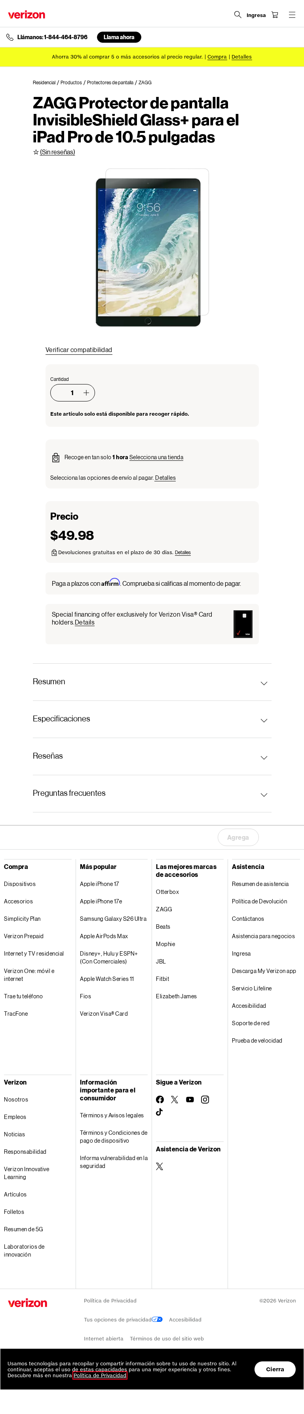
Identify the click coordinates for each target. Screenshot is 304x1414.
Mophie (165, 944)
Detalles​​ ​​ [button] (242, 57)
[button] (86, 392)
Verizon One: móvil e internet (29, 974)
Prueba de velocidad (257, 1040)
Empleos (15, 1116)
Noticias (14, 1134)
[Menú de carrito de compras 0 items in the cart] (274, 14)
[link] (47, 83)
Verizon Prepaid (24, 936)
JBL (161, 961)
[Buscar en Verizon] (238, 14)
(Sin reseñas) (57, 151)
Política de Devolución (259, 901)
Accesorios (18, 901)
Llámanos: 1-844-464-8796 (52, 37)
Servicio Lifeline (252, 988)
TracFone (16, 1013)
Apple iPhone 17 (99, 883)
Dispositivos (20, 883)
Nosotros (16, 1099)
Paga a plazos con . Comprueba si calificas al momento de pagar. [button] (146, 583)
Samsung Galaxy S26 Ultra (113, 918)
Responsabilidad (25, 1151)
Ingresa (241, 953)
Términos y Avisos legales (112, 1115)
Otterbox (167, 891)
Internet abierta (104, 1339)
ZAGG (164, 909)
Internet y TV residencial (34, 953)
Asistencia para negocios (263, 936)
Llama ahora (119, 37)
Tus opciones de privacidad (118, 1320)
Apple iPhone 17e (101, 901)
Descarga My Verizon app (264, 970)
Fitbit (162, 978)
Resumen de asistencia (260, 883)
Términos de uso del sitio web (167, 1339)
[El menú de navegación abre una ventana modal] (292, 14)
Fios (85, 996)
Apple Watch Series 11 (107, 978)
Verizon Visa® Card (104, 1013)
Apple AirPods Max (104, 936)
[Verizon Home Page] (26, 14)
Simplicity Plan (22, 918)
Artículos (15, 1194)
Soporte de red (251, 1023)
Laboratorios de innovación (24, 1250)
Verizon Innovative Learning (26, 1173)
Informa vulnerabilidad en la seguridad (114, 1162)
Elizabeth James (176, 996)
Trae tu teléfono (23, 996)
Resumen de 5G (23, 1229)
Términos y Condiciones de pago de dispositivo (114, 1136)
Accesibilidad (249, 1005)
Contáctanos (248, 918)
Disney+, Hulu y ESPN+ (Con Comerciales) (109, 957)
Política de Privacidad (110, 1301)
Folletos (14, 1211)
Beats (163, 926)
